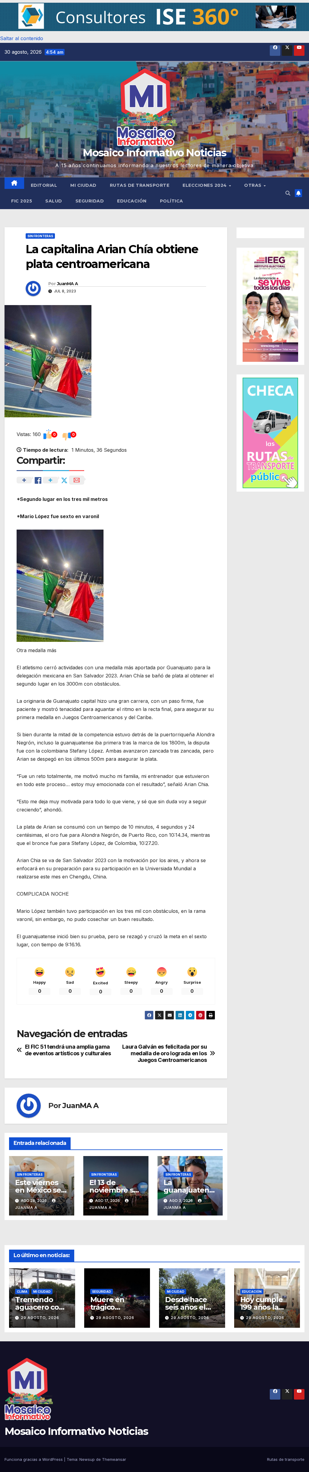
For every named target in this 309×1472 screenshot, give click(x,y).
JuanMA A (67, 283)
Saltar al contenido (21, 38)
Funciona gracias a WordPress (34, 1459)
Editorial (44, 185)
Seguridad (89, 201)
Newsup (87, 1459)
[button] (154, 17)
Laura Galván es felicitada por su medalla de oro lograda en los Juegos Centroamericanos (164, 1053)
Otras (253, 185)
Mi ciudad (83, 185)
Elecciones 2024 (205, 185)
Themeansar (114, 1459)
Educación (132, 201)
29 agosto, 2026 (40, 1317)
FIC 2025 (21, 201)
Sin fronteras (40, 236)
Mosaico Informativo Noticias (154, 152)
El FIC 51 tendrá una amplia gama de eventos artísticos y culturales (68, 1049)
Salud (53, 201)
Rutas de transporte (140, 185)
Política (171, 201)
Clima (22, 1291)
